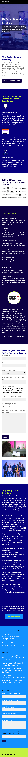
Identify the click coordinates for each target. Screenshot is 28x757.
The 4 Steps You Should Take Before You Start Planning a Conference (12, 670)
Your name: (6, 356)
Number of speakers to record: (12, 396)
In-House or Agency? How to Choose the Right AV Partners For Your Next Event (14, 658)
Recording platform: (9, 404)
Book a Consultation (6, 35)
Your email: (6, 363)
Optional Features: (8, 387)
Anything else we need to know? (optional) (13, 411)
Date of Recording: (8, 370)
